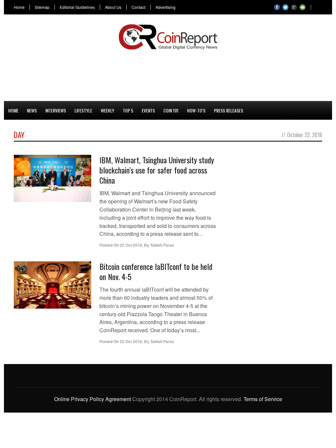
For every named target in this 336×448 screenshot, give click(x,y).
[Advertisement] (168, 74)
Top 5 (128, 110)
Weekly (107, 110)
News (32, 110)
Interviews (55, 110)
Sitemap (42, 7)
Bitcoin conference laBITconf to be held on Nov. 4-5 (155, 271)
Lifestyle (83, 110)
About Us (113, 7)
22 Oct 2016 (131, 245)
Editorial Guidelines (77, 7)
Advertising (166, 7)
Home (19, 7)
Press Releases (228, 110)
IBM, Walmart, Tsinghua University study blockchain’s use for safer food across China (156, 170)
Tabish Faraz (162, 245)
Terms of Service (262, 399)
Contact (138, 7)
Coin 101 (170, 110)
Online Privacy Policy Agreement (92, 399)
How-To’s (196, 110)
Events (148, 110)
